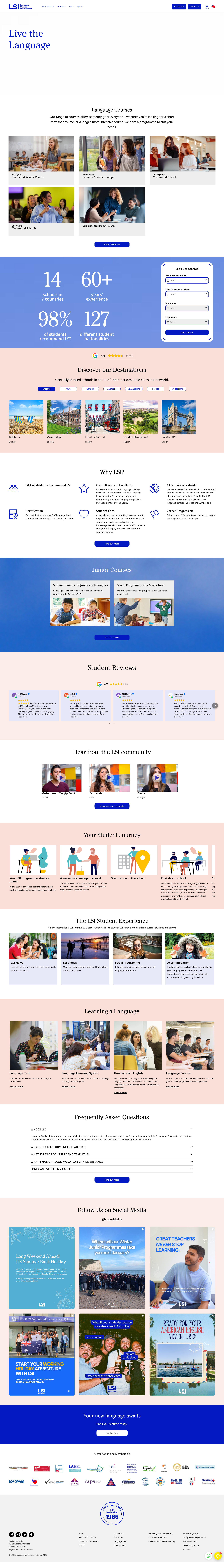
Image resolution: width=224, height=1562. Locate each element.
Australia (112, 388)
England (46, 388)
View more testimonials (112, 806)
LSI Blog (187, 1549)
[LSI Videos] (85, 946)
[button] (212, 6)
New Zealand (133, 388)
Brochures (118, 1537)
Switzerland (177, 388)
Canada (90, 388)
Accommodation (190, 1541)
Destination (171, 303)
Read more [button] (22, 717)
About (71, 6)
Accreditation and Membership (161, 1541)
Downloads (118, 1533)
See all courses (112, 637)
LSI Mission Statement (89, 1541)
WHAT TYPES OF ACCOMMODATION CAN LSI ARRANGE (67, 1161)
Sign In (79, 6)
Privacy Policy (120, 1545)
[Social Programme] (137, 946)
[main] (112, 728)
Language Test (120, 1541)
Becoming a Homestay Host (160, 1533)
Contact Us (194, 6)
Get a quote (179, 6)
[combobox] (187, 280)
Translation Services (157, 1537)
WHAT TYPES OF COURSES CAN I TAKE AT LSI (60, 1154)
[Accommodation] (189, 946)
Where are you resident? (176, 275)
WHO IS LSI (38, 1129)
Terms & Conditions (87, 1537)
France (155, 388)
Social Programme (191, 1545)
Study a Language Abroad (194, 1537)
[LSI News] (33, 946)
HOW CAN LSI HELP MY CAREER (51, 1169)
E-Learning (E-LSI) (191, 1533)
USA (68, 388)
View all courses (112, 244)
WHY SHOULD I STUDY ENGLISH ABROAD (58, 1147)
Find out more (112, 543)
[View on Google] (14, 695)
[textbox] (187, 280)
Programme (171, 317)
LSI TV (82, 1545)
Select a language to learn (177, 289)
